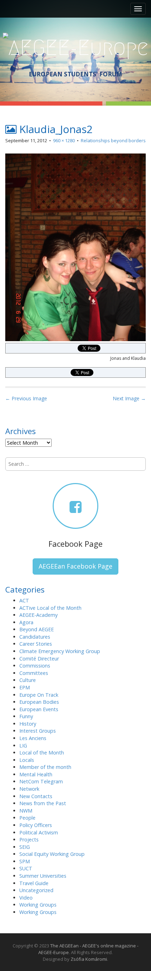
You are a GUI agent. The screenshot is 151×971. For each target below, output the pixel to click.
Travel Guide (33, 883)
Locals (26, 760)
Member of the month (45, 767)
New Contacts (35, 796)
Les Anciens (32, 738)
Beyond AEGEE (36, 629)
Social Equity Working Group (52, 854)
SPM (24, 861)
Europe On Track (38, 694)
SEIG (24, 847)
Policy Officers (35, 825)
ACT (24, 600)
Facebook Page (75, 543)
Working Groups (38, 904)
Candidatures (34, 636)
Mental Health (35, 774)
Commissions (34, 665)
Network (29, 788)
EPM (24, 687)
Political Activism (38, 832)
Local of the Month (41, 752)
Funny (26, 716)
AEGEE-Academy (38, 615)
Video (26, 897)
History (27, 723)
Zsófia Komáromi (89, 959)
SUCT (25, 868)
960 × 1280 (64, 140)
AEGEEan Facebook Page (75, 566)
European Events (38, 709)
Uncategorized (36, 890)
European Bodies (39, 702)
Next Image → (129, 398)
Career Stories (35, 643)
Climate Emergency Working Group (59, 651)
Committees (33, 673)
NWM (25, 810)
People (27, 817)
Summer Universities (42, 875)
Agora (26, 622)
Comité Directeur (39, 658)
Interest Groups (37, 730)
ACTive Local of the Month (50, 607)
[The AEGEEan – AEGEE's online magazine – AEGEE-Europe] (76, 46)
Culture (27, 680)
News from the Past (42, 803)
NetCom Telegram (41, 781)
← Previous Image (26, 398)
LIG (23, 745)
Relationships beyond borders (113, 140)
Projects (29, 839)
